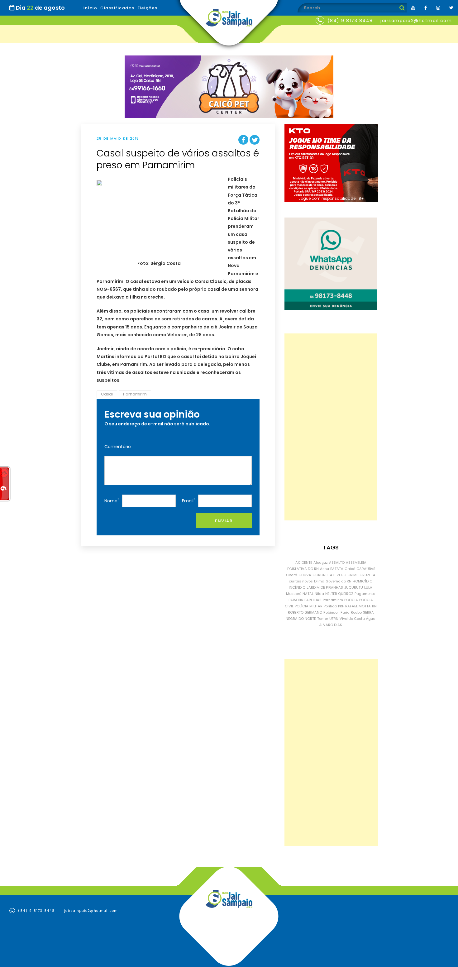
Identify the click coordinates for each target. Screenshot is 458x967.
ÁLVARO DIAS (330, 624)
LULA (368, 587)
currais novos (301, 581)
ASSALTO (337, 562)
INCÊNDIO (297, 587)
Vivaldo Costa (352, 618)
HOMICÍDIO (362, 581)
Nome (111, 500)
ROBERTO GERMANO (305, 612)
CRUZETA (367, 574)
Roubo (356, 612)
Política (330, 606)
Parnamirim (135, 394)
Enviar (223, 521)
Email (188, 500)
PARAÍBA (296, 599)
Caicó (350, 568)
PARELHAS (313, 599)
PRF (341, 606)
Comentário (117, 446)
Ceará (291, 574)
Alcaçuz (320, 562)
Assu (324, 568)
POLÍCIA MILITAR (308, 606)
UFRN (333, 618)
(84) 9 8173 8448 (350, 20)
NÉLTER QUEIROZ (339, 593)
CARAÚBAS (365, 568)
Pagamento (365, 593)
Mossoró (293, 593)
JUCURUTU (353, 587)
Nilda (319, 593)
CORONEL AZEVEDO (329, 574)
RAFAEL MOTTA (358, 606)
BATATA (336, 568)
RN (374, 606)
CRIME (352, 574)
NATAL (308, 593)
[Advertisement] (330, 426)
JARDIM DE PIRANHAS (325, 587)
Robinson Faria (336, 612)
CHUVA (304, 574)
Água (370, 618)
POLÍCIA (351, 599)
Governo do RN (338, 581)
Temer (322, 618)
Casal (107, 394)
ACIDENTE (303, 562)
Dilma (319, 581)
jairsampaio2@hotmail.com (416, 20)
